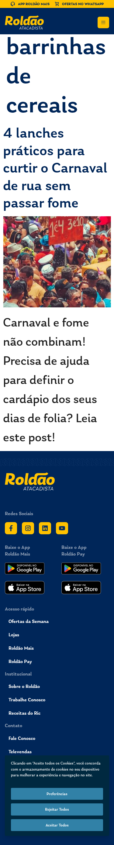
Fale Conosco (22, 738)
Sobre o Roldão (24, 686)
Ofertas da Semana (29, 621)
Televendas (20, 751)
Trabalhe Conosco (27, 700)
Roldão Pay (20, 661)
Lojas (14, 635)
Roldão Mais (21, 648)
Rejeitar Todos (57, 809)
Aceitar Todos (57, 825)
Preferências (57, 794)
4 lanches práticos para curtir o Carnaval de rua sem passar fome (55, 167)
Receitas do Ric (24, 713)
